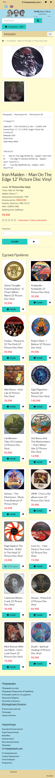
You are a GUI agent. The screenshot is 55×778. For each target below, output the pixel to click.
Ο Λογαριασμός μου (31, 2)
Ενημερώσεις (7, 763)
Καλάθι (14, 241)
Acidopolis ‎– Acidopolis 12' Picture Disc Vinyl (40, 289)
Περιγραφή (7, 114)
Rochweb (50, 776)
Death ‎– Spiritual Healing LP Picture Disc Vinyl (40, 650)
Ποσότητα (6, 229)
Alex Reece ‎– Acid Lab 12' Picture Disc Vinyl (13, 393)
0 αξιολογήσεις (23, 220)
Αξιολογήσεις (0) (36, 114)
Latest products (8, 739)
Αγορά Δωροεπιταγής (10, 732)
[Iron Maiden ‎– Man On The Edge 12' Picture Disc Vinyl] (27, 62)
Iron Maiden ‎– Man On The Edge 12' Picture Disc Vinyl (27, 41)
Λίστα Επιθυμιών (8, 760)
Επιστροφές (6, 712)
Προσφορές (6, 745)
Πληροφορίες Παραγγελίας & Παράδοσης (17, 691)
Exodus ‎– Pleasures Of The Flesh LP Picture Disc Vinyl (14, 344)
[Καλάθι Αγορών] (51, 2)
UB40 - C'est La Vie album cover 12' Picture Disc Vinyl (41, 497)
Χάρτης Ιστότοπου (9, 715)
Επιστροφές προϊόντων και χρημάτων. (16, 695)
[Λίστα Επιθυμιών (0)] (46, 2)
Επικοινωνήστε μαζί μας (11, 709)
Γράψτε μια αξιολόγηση (38, 220)
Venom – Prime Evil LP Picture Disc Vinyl (41, 601)
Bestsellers (6, 736)
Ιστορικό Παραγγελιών (10, 756)
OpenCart (13, 772)
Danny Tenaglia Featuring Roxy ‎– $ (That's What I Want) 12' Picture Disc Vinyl (13, 292)
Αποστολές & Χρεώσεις (11, 701)
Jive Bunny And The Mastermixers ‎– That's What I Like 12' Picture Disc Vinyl (40, 445)
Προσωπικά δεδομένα (10, 698)
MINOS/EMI (21, 200)
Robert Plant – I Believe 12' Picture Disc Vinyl (41, 344)
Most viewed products (10, 742)
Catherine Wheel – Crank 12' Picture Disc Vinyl (14, 601)
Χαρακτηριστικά (20, 114)
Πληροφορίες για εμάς (10, 688)
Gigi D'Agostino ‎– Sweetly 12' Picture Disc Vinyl (40, 393)
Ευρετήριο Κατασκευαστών (12, 729)
